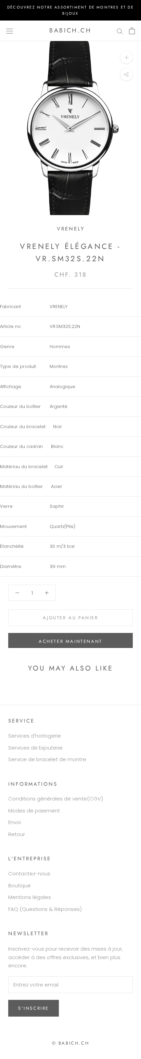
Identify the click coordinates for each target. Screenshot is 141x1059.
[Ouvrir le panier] (132, 30)
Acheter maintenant (70, 641)
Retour (16, 834)
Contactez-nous (29, 873)
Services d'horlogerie (34, 735)
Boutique (19, 885)
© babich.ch (70, 1043)
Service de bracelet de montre (47, 759)
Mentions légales (29, 897)
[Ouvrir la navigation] (9, 31)
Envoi (14, 822)
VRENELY (71, 229)
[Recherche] (120, 31)
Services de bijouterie (35, 747)
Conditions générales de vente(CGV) (55, 798)
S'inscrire (33, 1008)
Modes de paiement (34, 810)
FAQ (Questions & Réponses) (45, 909)
